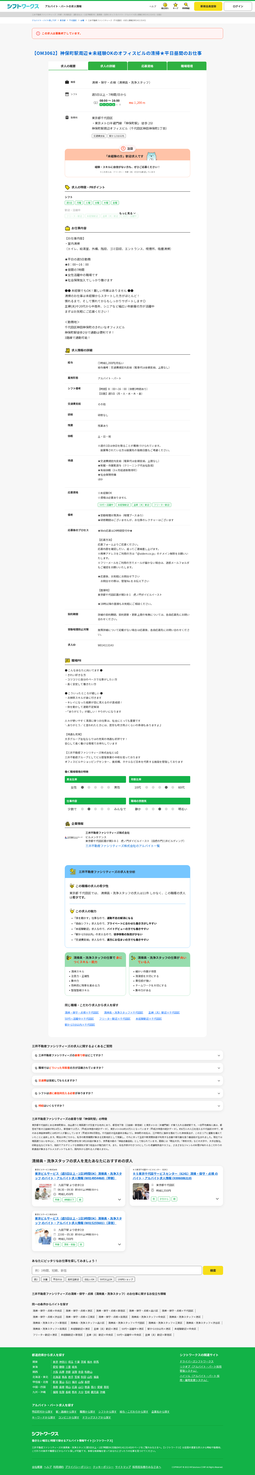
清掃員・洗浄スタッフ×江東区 (165, 1323)
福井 (74, 1382)
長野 (87, 1382)
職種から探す (87, 1411)
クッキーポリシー (103, 1467)
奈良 (80, 1372)
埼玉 (70, 1362)
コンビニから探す (68, 1417)
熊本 (74, 1392)
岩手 (70, 1377)
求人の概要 (68, 66)
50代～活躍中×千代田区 (79, 1018)
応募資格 (147, 66)
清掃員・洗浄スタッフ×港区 (185, 1317)
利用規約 (58, 1467)
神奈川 (63, 1362)
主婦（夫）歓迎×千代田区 (164, 1012)
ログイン (238, 6)
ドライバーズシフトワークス (197, 1361)
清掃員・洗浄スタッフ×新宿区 (50, 1323)
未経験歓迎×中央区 (185, 1329)
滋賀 (74, 1372)
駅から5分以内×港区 (159, 1329)
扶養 (45, 1279)
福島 (96, 1377)
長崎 (68, 1392)
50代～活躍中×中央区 (129, 1334)
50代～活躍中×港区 (133, 1329)
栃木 (89, 1362)
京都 (68, 1372)
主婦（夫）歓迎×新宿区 (158, 1334)
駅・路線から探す (66, 1411)
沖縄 (102, 1392)
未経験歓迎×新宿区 (72, 1334)
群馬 (96, 1362)
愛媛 (99, 1387)
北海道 (57, 1377)
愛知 (55, 1367)
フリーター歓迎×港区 (45, 1334)
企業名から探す (160, 1411)
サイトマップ (123, 1467)
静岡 (61, 1367)
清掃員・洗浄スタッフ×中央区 (148, 1317)
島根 (61, 1387)
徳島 (87, 1387)
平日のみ (57, 1279)
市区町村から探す (42, 1411)
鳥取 (55, 1387)
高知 (106, 1387)
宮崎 (87, 1392)
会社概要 (37, 1467)
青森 (64, 1377)
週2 (36, 1279)
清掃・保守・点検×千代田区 (82, 1012)
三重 (68, 1367)
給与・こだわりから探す (134, 1411)
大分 (80, 1392)
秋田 (83, 1377)
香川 (93, 1387)
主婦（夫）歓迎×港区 (106, 1329)
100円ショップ (125, 1279)
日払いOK (89, 1279)
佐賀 (61, 1392)
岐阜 (74, 1367)
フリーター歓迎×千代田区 (114, 1018)
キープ (175, 8)
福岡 (55, 1392)
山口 (80, 1387)
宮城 (77, 1377)
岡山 (68, 1387)
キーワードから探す (43, 1417)
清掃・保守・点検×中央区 (47, 1310)
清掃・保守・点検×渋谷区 (47, 1317)
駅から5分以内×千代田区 (80, 1024)
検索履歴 (186, 8)
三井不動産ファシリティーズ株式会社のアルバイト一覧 (122, 846)
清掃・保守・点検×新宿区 (110, 1310)
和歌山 (88, 1372)
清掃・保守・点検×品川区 (143, 1310)
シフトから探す (107, 1411)
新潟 (55, 1382)
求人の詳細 (107, 66)
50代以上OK (106, 1279)
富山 (61, 1382)
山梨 (80, 1382)
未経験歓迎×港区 (80, 1329)
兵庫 (61, 1372)
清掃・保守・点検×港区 (79, 1310)
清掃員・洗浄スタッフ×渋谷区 (203, 1323)
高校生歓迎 (73, 1279)
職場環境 (187, 66)
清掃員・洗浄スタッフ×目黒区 (50, 1329)
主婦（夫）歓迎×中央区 (99, 1334)
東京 (55, 1362)
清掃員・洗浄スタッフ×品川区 (88, 1323)
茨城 (83, 1362)
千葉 (77, 1362)
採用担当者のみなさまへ (146, 1467)
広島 (74, 1387)
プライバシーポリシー (78, 1467)
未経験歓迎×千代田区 (149, 1018)
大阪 (55, 1372)
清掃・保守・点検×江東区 (80, 1317)
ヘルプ (152, 6)
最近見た (165, 8)
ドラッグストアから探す (96, 1417)
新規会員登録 (208, 6)
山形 (89, 1377)
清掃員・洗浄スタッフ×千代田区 (123, 1012)
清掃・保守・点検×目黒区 (113, 1317)
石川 (68, 1382)
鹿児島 (95, 1392)
